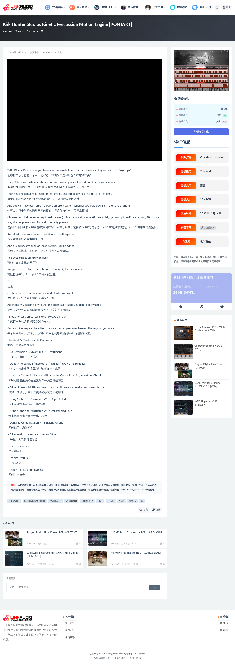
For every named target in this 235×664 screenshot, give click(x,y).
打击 (100, 501)
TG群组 (224, 630)
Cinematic (14, 501)
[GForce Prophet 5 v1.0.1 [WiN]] (183, 351)
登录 (228, 7)
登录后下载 (201, 131)
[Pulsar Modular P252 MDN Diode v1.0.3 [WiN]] (183, 333)
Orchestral (71, 501)
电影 (121, 501)
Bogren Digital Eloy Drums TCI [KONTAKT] (52, 532)
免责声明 (70, 637)
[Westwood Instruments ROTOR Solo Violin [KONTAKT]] (14, 558)
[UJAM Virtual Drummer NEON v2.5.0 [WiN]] (97, 538)
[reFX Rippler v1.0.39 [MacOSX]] (183, 407)
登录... (12, 587)
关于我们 (70, 623)
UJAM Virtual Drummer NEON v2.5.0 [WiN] (136, 532)
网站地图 (128, 654)
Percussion (87, 501)
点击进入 (208, 227)
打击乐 (110, 501)
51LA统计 (140, 654)
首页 (23, 52)
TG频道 (224, 623)
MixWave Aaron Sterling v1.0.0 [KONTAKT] (136, 553)
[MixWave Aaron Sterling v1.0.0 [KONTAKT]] (97, 558)
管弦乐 (132, 501)
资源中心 (34, 52)
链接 (158, 510)
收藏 (145, 510)
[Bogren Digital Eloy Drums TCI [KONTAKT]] (14, 538)
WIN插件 (115, 544)
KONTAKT (7, 31)
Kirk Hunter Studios (34, 501)
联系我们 (70, 630)
